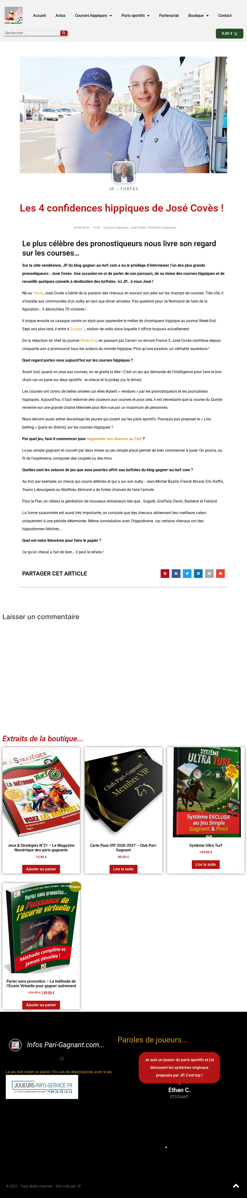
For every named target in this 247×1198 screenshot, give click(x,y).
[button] (165, 573)
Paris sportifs (133, 15)
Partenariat (169, 15)
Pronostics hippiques (162, 227)
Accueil (39, 15)
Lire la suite (123, 869)
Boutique (196, 15)
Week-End (88, 340)
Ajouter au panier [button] (41, 869)
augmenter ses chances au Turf (115, 439)
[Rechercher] (63, 33)
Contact (225, 15)
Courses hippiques (91, 15)
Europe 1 (77, 329)
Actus (60, 15)
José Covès (138, 227)
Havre (38, 293)
